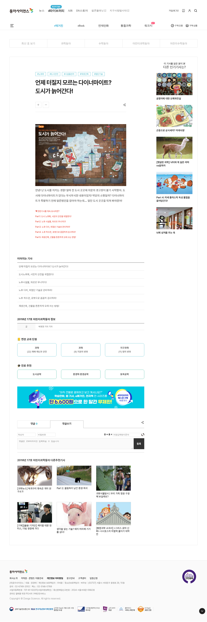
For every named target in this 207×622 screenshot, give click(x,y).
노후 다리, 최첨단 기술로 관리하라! (35, 290)
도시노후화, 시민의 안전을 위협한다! (36, 274)
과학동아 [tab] (66, 43)
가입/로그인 (174, 10)
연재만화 (103, 25)
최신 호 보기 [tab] (28, 43)
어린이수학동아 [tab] (178, 43)
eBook (81, 25)
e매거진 (58, 25)
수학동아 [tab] (103, 43)
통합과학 (126, 25)
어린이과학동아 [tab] (141, 43)
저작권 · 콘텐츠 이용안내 (32, 578)
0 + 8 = (108, 434)
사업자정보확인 (44, 590)
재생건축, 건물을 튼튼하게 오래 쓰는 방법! (39, 306)
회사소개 (13, 578)
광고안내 (71, 578)
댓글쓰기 (66, 423)
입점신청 (94, 578)
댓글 (34, 423)
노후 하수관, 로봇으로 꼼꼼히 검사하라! (37, 298)
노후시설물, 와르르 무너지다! (33, 282)
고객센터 (82, 578)
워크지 (148, 25)
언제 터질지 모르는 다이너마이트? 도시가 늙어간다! (43, 266)
